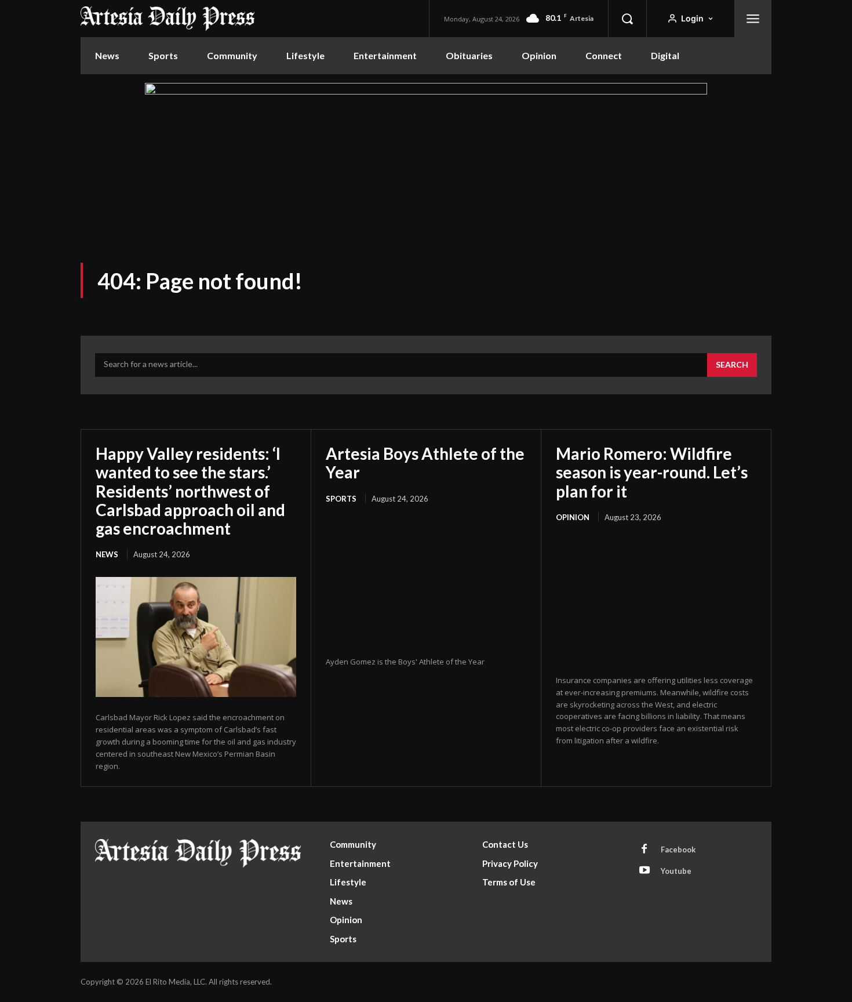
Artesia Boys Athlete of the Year (425, 463)
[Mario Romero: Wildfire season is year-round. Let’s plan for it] (656, 599)
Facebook (678, 849)
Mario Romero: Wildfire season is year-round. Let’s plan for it (652, 472)
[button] (627, 18)
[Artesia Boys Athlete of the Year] (426, 581)
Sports (341, 498)
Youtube (676, 871)
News (107, 554)
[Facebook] (644, 849)
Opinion (572, 517)
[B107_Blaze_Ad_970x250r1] (426, 91)
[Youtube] (644, 871)
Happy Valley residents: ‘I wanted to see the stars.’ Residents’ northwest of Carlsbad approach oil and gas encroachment (190, 491)
